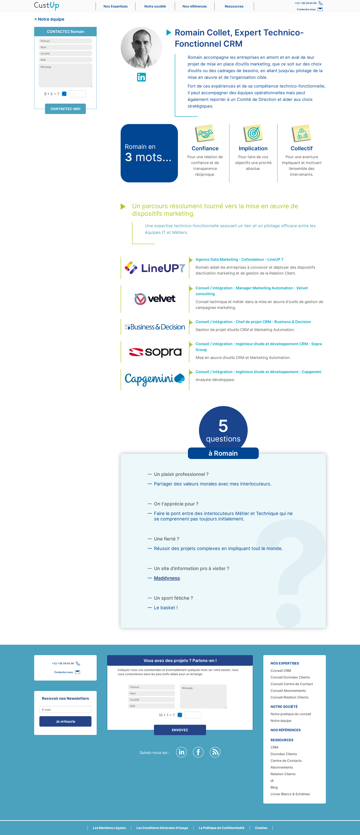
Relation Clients (283, 774)
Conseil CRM (281, 670)
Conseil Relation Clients (290, 697)
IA (272, 781)
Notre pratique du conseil (291, 714)
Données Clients (284, 754)
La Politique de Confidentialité (221, 828)
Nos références (194, 6)
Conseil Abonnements (288, 690)
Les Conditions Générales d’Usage (162, 828)
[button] (64, 94)
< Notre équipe (49, 19)
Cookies (261, 828)
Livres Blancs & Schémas (290, 794)
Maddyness (167, 578)
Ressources (234, 6)
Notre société (155, 6)
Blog (274, 787)
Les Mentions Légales (109, 828)
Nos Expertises (116, 6)
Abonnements (282, 767)
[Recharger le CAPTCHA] (64, 94)
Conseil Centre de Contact (292, 684)
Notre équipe (281, 720)
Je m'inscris (65, 721)
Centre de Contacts (286, 761)
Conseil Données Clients (290, 677)
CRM (274, 747)
